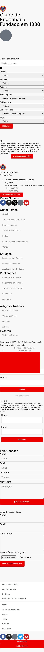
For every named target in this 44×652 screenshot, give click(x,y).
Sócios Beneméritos (11, 230)
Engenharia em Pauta (11, 277)
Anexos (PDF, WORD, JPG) (13, 552)
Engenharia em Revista (12, 283)
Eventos (5, 605)
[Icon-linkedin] (20, 203)
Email (4, 427)
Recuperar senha (22, 396)
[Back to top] (20, 362)
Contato (6, 247)
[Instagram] (9, 203)
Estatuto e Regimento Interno (15, 241)
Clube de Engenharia (20, 19)
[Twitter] (20, 637)
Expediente (7, 294)
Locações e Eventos (11, 263)
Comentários (6, 533)
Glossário (6, 299)
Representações (9, 225)
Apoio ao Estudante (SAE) (14, 219)
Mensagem (5, 482)
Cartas (4, 619)
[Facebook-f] (3, 203)
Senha (3, 377)
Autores (5, 327)
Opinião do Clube (10, 310)
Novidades (6, 594)
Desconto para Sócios (12, 258)
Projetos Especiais (9, 589)
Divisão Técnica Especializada (13, 599)
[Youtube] (26, 203)
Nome (4, 415)
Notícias (6, 321)
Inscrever (22, 440)
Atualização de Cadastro (13, 269)
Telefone (4, 472)
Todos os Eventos (10, 335)
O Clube (6, 214)
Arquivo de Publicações (12, 288)
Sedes (5, 236)
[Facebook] (3, 637)
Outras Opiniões (9, 316)
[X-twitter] (15, 203)
